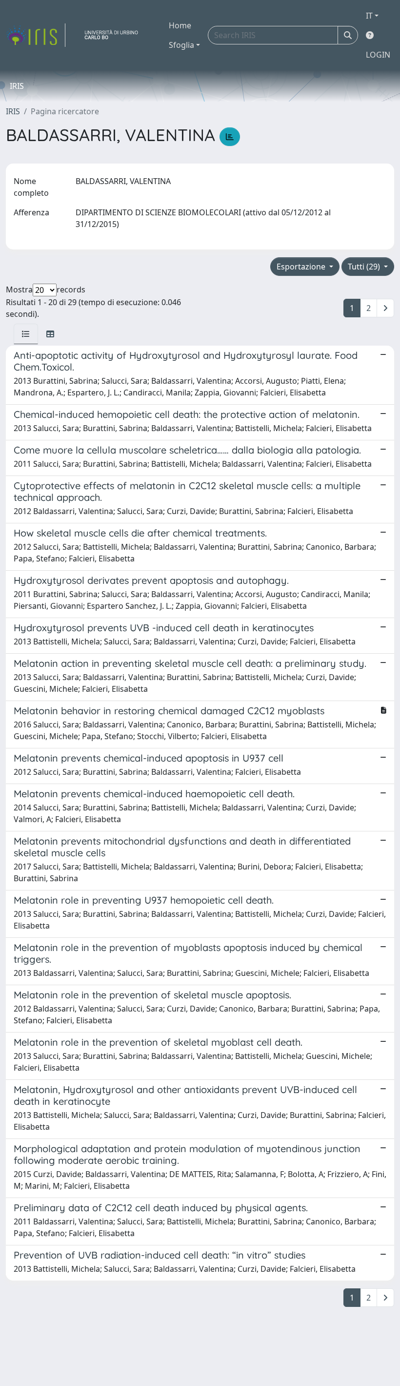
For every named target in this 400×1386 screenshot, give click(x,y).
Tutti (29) (365, 266)
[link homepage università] (115, 35)
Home (180, 25)
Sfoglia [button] (181, 45)
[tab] (26, 334)
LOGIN (378, 54)
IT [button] (369, 15)
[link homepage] (35, 35)
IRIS (13, 111)
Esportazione (302, 266)
